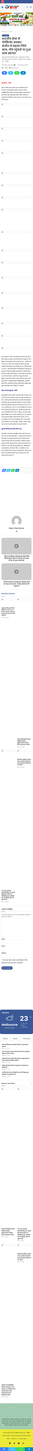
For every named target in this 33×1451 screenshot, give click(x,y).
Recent (15, 1038)
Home (5, 31)
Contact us (14, 1438)
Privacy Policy (22, 1438)
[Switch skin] (27, 8)
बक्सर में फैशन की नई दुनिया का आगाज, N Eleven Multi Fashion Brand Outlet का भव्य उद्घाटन (8, 611)
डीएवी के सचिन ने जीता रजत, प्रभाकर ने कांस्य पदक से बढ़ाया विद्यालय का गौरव (24, 762)
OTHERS (10, 31)
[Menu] (2, 8)
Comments (26, 1038)
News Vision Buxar (9, 65)
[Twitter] (10, 73)
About (8, 1438)
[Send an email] (14, 65)
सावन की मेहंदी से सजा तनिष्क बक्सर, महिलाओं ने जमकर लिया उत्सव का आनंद (24, 741)
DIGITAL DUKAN (26, 1435)
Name (3, 939)
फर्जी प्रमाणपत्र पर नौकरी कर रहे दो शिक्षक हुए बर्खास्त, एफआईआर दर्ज (15, 1073)
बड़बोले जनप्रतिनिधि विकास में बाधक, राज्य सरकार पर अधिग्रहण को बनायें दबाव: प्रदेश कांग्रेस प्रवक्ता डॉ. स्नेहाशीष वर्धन (8, 1390)
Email (3, 946)
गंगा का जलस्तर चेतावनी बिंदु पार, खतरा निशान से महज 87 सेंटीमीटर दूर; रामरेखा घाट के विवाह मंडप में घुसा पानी (8, 895)
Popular (5, 1038)
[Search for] (31, 8)
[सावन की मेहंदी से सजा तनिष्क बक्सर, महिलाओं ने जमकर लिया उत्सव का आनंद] (24, 667)
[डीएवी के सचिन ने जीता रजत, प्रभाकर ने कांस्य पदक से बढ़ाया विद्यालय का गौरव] (24, 754)
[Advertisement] (16, 493)
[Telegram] (23, 73)
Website (3, 953)
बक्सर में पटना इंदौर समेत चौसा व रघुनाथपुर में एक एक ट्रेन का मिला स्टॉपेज (15, 1059)
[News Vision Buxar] (12, 7)
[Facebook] (4, 73)
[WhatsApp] (17, 73)
